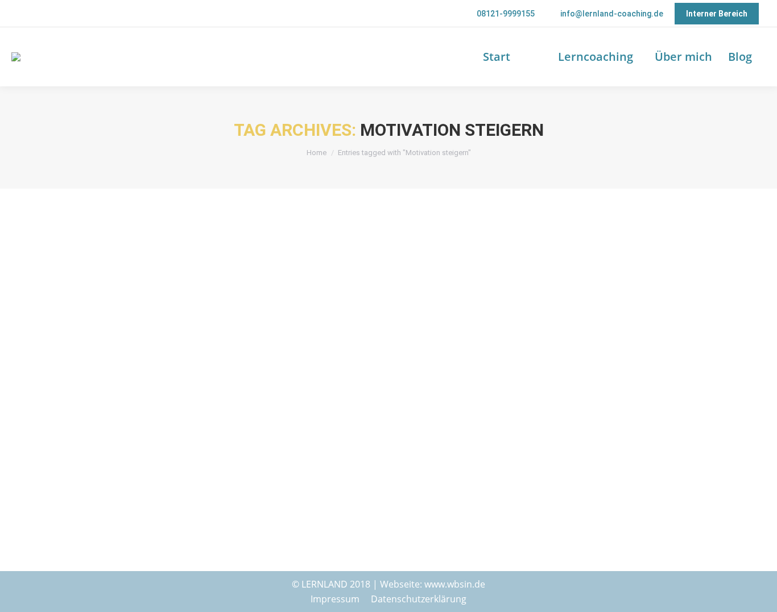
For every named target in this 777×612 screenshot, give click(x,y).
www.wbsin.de (454, 584)
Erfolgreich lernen (68, 461)
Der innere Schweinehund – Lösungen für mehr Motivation (194, 444)
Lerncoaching (117, 461)
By (228, 461)
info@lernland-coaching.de (611, 13)
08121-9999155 (506, 13)
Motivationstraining (169, 461)
